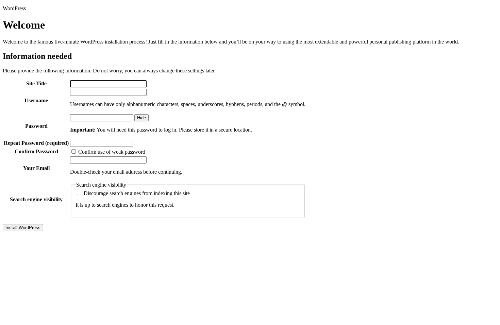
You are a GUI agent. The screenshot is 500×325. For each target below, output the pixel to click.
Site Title (36, 83)
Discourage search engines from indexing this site (136, 193)
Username (36, 100)
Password (36, 126)
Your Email (36, 168)
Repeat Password (36, 143)
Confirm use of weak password (111, 152)
